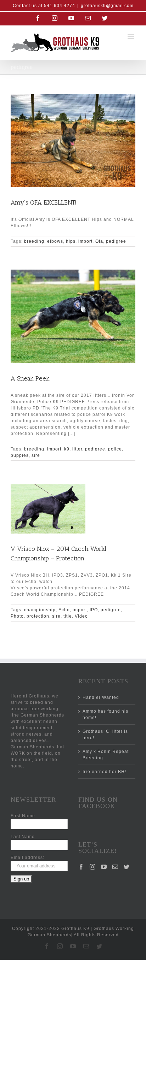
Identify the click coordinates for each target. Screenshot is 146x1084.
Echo (64, 609)
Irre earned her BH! (104, 771)
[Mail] (115, 867)
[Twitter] (127, 867)
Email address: (27, 857)
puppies (20, 455)
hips (70, 241)
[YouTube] (104, 867)
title (67, 616)
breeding (34, 241)
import (85, 241)
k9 (66, 449)
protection (38, 616)
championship (40, 609)
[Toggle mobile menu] (131, 36)
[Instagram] (93, 867)
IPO (94, 609)
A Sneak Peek (30, 378)
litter (77, 449)
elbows (55, 241)
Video (81, 616)
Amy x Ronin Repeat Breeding (106, 754)
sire (36, 455)
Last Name (23, 836)
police (115, 449)
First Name (23, 815)
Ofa (99, 241)
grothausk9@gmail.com (107, 5)
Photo (17, 616)
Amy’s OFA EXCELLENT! (44, 202)
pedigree (116, 241)
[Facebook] (81, 867)
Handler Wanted (101, 697)
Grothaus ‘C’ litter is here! (105, 734)
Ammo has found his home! (105, 714)
